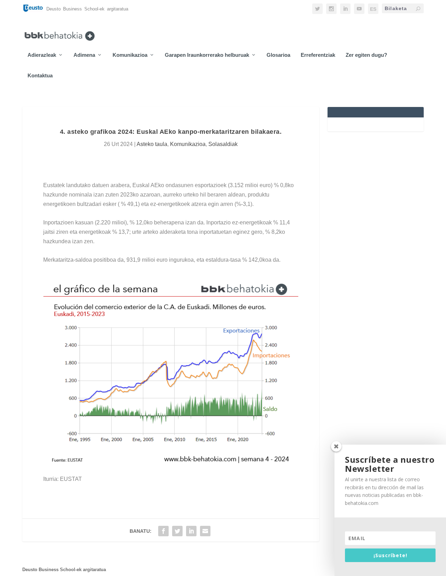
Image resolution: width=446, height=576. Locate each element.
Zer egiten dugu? (366, 55)
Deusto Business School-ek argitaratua (64, 569)
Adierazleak (42, 55)
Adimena (84, 55)
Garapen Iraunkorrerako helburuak (207, 55)
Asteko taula (152, 144)
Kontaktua (40, 75)
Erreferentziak (318, 55)
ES (373, 9)
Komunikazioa (130, 55)
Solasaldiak (223, 144)
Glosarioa (278, 55)
